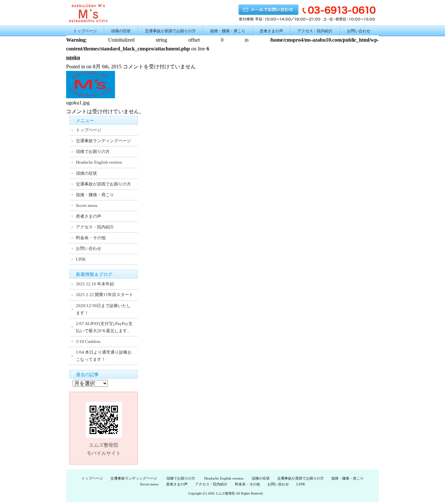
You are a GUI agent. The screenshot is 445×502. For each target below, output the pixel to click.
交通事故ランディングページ (103, 140)
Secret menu (86, 205)
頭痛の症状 (121, 31)
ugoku (73, 57)
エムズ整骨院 (225, 493)
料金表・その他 (91, 237)
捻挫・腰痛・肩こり (227, 31)
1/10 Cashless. (88, 341)
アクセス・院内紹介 (315, 31)
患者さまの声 (271, 31)
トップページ (85, 31)
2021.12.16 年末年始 (95, 283)
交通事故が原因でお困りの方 (170, 31)
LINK (81, 259)
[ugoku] (90, 96)
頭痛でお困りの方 (95, 151)
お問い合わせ (358, 31)
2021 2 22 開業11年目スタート (104, 294)
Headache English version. (99, 162)
